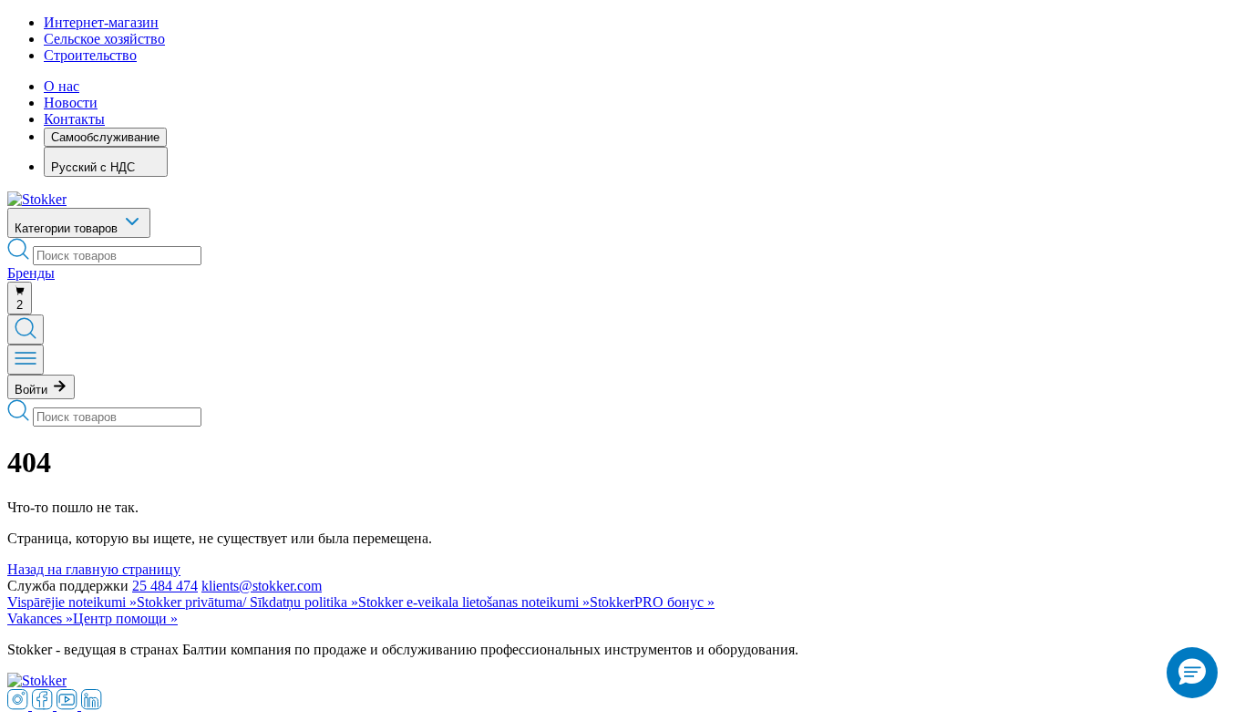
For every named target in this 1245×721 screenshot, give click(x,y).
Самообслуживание (105, 137)
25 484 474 (165, 585)
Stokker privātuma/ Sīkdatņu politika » (247, 602)
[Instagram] (19, 705)
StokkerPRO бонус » (652, 602)
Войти (33, 390)
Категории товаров (68, 228)
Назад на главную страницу (93, 569)
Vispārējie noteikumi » (72, 602)
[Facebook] (44, 705)
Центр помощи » (125, 618)
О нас (61, 86)
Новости (71, 102)
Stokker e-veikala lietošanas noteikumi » (474, 602)
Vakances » (40, 618)
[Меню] (25, 360)
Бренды (31, 273)
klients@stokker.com (261, 585)
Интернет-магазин (101, 22)
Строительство (90, 55)
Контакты (74, 119)
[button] (1192, 672)
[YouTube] (69, 705)
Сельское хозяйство (104, 38)
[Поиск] (25, 329)
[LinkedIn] (91, 705)
